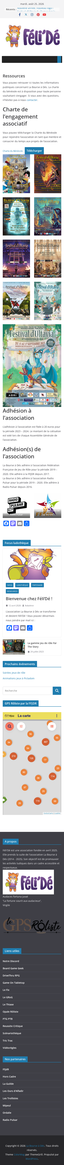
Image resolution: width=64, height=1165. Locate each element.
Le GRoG (8, 997)
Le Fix (6, 990)
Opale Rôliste (10, 1011)
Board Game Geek (13, 968)
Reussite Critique (13, 1026)
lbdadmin (29, 605)
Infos (9, 585)
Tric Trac (8, 1040)
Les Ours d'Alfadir (13, 1091)
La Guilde (8, 1083)
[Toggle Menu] (59, 59)
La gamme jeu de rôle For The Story (42, 644)
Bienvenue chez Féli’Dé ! (29, 598)
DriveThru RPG (11, 975)
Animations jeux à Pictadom (18, 678)
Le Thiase (8, 1004)
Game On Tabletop (14, 982)
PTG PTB (7, 1018)
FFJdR (6, 1069)
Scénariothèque (12, 1033)
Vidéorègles (9, 1047)
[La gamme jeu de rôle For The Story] (14, 647)
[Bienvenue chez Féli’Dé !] (32, 564)
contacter (32, 100)
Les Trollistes (10, 1098)
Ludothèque (22, 585)
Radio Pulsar (16, 514)
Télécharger (34, 151)
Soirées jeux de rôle (14, 672)
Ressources (12, 591)
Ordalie (7, 1112)
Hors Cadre (9, 1076)
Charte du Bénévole (13, 150)
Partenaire (37, 585)
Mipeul (7, 1105)
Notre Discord (11, 961)
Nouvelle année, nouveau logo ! (35, 9)
